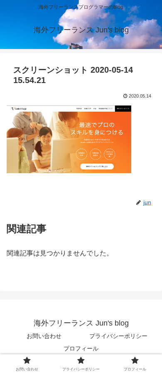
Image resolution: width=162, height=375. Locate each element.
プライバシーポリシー (118, 336)
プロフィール (81, 348)
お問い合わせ (44, 336)
